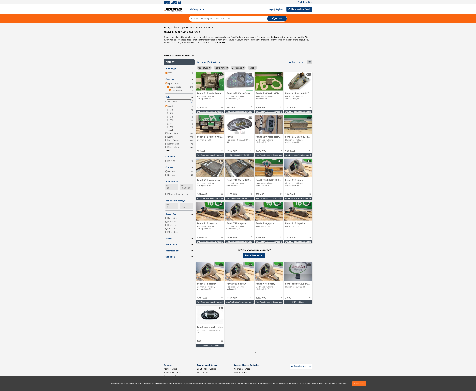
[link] (210, 81)
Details (168, 239)
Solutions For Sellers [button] (206, 368)
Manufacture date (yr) (175, 201)
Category (169, 79)
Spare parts (186, 27)
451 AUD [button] (201, 151)
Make (167, 97)
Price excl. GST (172, 182)
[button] (179, 62)
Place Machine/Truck (300, 9)
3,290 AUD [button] (202, 237)
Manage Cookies (310, 383)
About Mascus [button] (170, 368)
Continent (170, 157)
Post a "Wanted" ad (254, 255)
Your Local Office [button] (242, 368)
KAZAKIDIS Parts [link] (298, 302)
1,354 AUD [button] (261, 107)
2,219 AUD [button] (290, 107)
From (167, 204)
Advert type (170, 68)
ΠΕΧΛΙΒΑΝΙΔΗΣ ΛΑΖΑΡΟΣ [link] (239, 155)
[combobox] (291, 366)
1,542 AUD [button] (261, 151)
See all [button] (170, 130)
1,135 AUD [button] (231, 151)
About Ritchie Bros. (172, 372)
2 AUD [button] (288, 298)
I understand (359, 384)
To (181, 204)
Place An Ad (202, 372)
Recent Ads (170, 214)
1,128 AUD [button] (202, 194)
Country (169, 167)
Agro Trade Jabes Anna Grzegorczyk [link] (210, 112)
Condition (170, 257)
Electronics (200, 27)
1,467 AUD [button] (290, 194)
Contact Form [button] (240, 372)
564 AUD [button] (230, 107)
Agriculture (173, 27)
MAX (182, 185)
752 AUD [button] (260, 194)
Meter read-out (172, 251)
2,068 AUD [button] (202, 107)
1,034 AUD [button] (261, 237)
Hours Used (171, 245)
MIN (167, 185)
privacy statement (331, 383)
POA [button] (199, 341)
